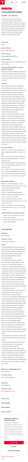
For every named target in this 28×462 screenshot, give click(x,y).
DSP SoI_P (10, 219)
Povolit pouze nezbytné (14, 450)
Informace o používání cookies (7, 456)
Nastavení (13, 446)
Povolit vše (13, 442)
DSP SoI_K (10, 215)
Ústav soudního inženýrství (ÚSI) (9, 56)
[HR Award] (3, 459)
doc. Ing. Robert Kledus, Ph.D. (8, 50)
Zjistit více (6, 438)
